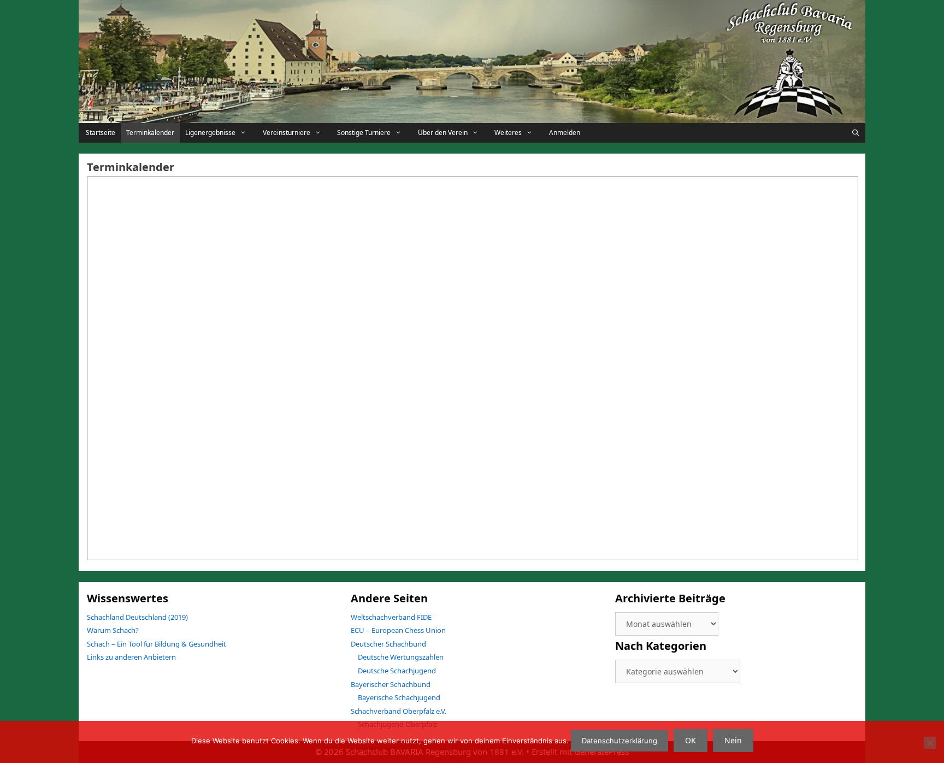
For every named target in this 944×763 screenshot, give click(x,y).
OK (690, 740)
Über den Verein (443, 132)
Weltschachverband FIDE (391, 617)
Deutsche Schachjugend (397, 671)
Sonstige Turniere (364, 132)
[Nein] (930, 743)
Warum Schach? (113, 630)
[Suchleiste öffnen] (855, 133)
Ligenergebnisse (210, 132)
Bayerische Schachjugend (399, 697)
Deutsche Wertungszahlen (401, 657)
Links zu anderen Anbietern (131, 657)
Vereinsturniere (286, 132)
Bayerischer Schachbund (390, 684)
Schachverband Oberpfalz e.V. (398, 711)
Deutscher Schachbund (388, 644)
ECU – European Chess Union (398, 630)
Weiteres (508, 132)
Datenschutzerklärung (619, 740)
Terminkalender (150, 132)
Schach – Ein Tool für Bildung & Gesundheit (156, 644)
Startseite (99, 132)
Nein (733, 740)
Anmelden (564, 132)
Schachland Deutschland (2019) (137, 617)
